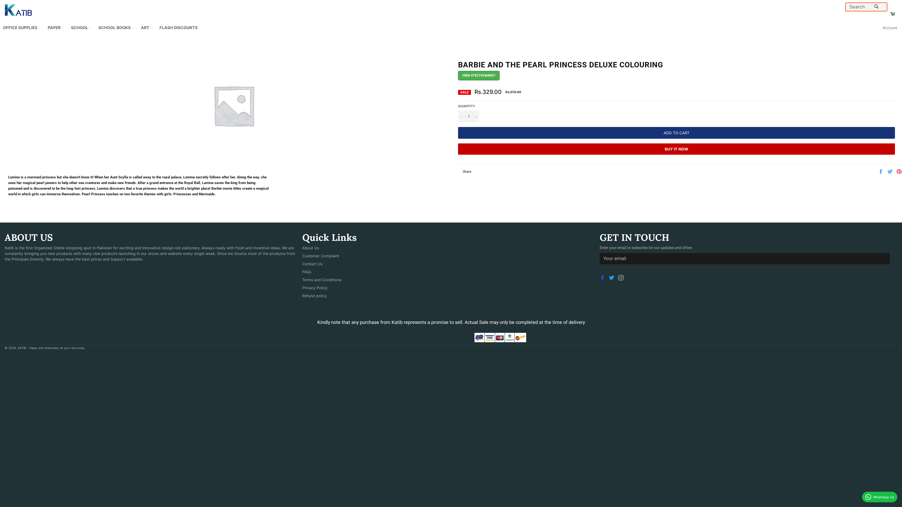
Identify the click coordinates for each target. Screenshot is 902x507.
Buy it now (676, 149)
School (80, 27)
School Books (115, 27)
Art (145, 27)
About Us (310, 248)
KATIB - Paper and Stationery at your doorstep (51, 348)
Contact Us (312, 263)
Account (890, 27)
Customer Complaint (320, 256)
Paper (55, 27)
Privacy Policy (314, 287)
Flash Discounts (178, 27)
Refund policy (314, 295)
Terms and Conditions (321, 279)
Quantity (466, 106)
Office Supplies (20, 27)
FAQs (306, 271)
